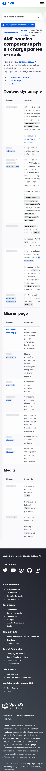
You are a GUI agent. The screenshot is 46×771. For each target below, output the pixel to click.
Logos (9, 691)
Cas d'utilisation (13, 592)
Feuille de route (13, 643)
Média (12, 83)
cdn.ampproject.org (31, 763)
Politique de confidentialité (24, 716)
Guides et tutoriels (24, 32)
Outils (9, 626)
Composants (12, 616)
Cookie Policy (7, 719)
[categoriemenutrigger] (18, 25)
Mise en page (15, 80)
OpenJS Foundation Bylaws (17, 657)
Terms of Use (7, 716)
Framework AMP (13, 589)
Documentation (11, 32)
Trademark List (13, 663)
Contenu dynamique (19, 77)
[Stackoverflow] (37, 570)
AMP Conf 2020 (12, 674)
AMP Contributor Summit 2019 (19, 677)
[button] (42, 3)
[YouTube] (13, 570)
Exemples (10, 619)
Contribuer (11, 640)
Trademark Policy (14, 660)
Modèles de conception (16, 623)
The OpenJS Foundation (16, 654)
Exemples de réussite (15, 596)
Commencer (12, 610)
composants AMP (27, 61)
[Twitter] (4, 570)
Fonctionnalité (13, 599)
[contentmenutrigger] (22, 16)
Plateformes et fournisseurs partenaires (23, 637)
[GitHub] (29, 570)
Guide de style (12, 688)
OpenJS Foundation (12, 726)
